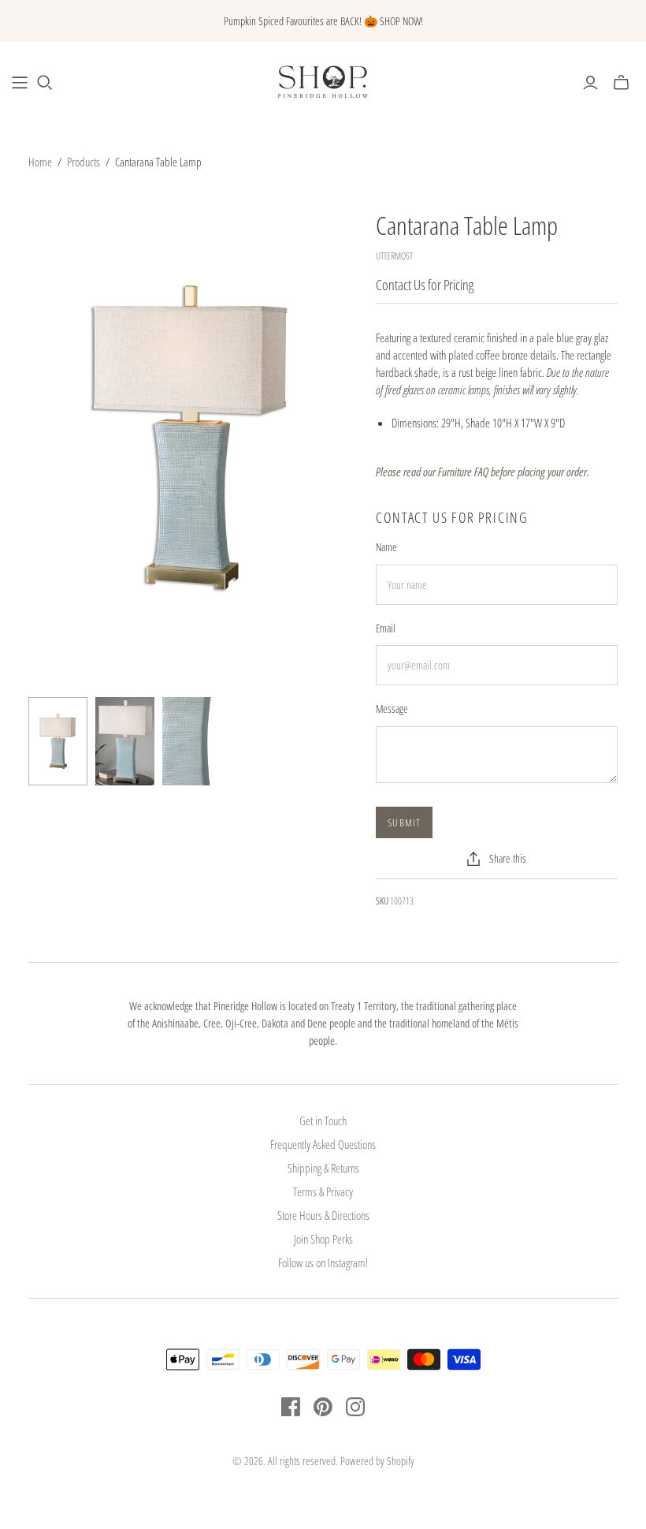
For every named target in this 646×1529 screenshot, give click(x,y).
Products (83, 162)
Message (392, 708)
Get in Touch (323, 1120)
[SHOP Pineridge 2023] (20, 83)
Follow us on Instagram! (323, 1262)
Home (40, 162)
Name (386, 546)
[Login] (590, 82)
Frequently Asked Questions (323, 1144)
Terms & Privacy (323, 1191)
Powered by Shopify (377, 1460)
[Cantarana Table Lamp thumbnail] (57, 741)
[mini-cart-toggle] (621, 82)
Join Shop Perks (323, 1239)
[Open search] (45, 83)
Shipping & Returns (323, 1168)
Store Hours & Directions (323, 1215)
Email (385, 628)
